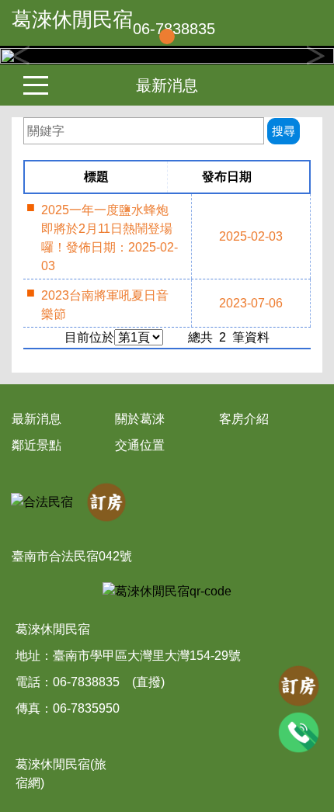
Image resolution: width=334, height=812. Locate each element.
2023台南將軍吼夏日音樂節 (105, 305)
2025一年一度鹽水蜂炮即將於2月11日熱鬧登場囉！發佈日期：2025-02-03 (109, 237)
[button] (25, 55)
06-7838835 (86, 682)
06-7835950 (86, 708)
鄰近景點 (36, 445)
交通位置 (140, 445)
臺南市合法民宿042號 (72, 556)
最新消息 (167, 85)
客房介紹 (244, 418)
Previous (19, 55)
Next (314, 55)
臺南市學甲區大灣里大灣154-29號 (147, 655)
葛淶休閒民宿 (72, 19)
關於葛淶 (140, 418)
